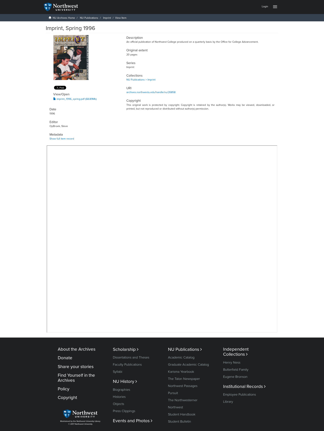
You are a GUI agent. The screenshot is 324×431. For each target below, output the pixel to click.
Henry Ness (231, 362)
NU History (125, 381)
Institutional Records (244, 386)
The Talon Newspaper (184, 379)
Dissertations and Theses (131, 357)
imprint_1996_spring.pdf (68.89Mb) (76, 99)
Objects (118, 404)
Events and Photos (132, 421)
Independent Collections (236, 352)
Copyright (67, 397)
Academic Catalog (181, 357)
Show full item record (62, 138)
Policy (63, 389)
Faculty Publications (127, 364)
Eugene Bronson (235, 377)
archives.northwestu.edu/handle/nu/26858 (151, 92)
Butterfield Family (235, 370)
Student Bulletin (179, 421)
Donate (65, 358)
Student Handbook (181, 414)
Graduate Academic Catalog (188, 364)
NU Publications (89, 17)
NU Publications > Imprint (140, 79)
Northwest (175, 407)
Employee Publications (239, 394)
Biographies (121, 390)
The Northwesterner (182, 400)
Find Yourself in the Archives (76, 378)
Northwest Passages (182, 386)
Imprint (107, 17)
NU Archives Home (64, 17)
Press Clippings (124, 411)
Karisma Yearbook (181, 372)
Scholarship (126, 349)
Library (228, 402)
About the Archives (76, 349)
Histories (119, 397)
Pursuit (173, 393)
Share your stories (76, 366)
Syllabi (117, 372)
